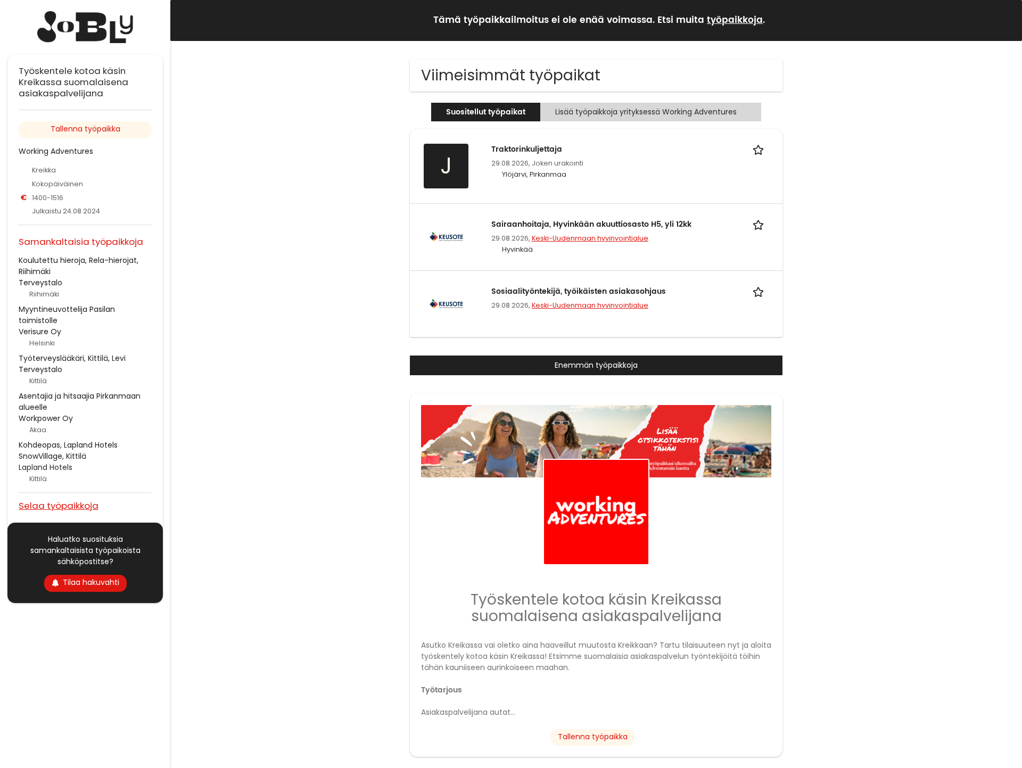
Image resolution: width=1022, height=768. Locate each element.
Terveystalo (40, 282)
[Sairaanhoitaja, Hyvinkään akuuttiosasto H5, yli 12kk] (446, 236)
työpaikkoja (735, 20)
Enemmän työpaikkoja (596, 365)
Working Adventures (56, 151)
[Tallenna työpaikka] (760, 149)
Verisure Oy (40, 331)
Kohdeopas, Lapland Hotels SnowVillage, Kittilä (68, 450)
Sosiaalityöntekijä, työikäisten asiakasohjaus (578, 291)
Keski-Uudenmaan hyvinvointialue (590, 238)
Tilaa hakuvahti (91, 582)
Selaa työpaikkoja (58, 505)
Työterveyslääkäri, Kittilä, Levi (72, 358)
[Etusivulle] (85, 27)
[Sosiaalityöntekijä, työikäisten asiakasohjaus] (446, 303)
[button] (1005, 20)
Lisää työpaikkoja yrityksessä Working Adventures (646, 111)
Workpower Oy (46, 418)
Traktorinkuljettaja (526, 149)
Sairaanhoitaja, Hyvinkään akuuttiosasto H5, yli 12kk (591, 224)
